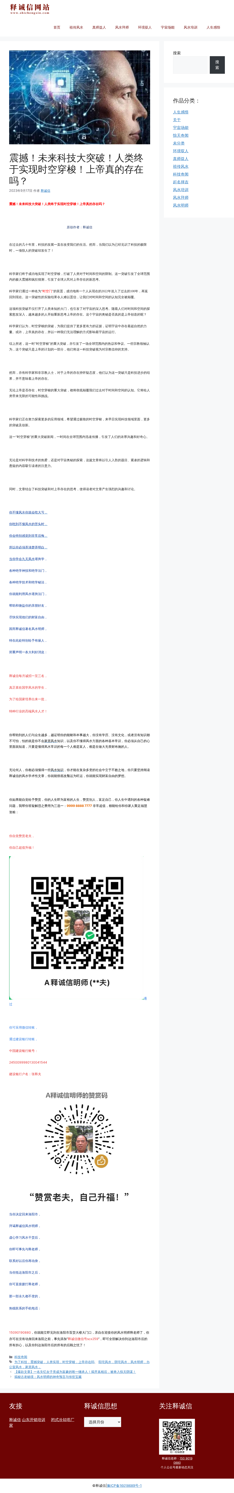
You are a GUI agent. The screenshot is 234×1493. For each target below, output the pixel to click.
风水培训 (190, 27)
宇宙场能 (168, 27)
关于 (177, 120)
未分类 (179, 143)
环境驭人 (145, 27)
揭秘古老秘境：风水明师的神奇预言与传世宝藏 (48, 1377)
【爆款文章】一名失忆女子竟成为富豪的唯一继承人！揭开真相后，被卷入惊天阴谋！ (75, 1372)
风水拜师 (122, 27)
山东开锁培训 (33, 1419)
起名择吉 (181, 182)
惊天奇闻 (181, 135)
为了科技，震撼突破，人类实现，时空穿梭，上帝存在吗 (54, 1362)
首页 (56, 27)
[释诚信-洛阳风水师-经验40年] (29, 9)
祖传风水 (76, 27)
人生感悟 (213, 27)
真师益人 (99, 27)
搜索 (177, 53)
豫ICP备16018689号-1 (124, 1485)
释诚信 (15, 1419)
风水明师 (181, 205)
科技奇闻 (20, 1357)
